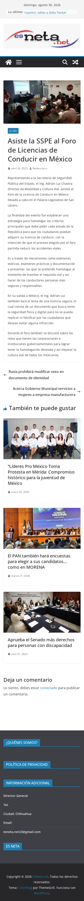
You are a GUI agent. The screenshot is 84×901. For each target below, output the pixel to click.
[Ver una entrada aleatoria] (75, 62)
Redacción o (40, 168)
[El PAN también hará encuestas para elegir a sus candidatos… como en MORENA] (42, 511)
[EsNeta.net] (8, 62)
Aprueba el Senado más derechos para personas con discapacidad (41, 642)
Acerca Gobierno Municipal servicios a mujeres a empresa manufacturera (44, 391)
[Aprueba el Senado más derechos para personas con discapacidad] (42, 594)
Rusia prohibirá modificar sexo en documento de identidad (36, 374)
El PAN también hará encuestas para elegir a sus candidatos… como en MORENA (39, 561)
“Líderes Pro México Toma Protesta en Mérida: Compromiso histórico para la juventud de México (41, 474)
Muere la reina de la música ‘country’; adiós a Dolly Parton (45, 13)
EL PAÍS (13, 130)
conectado (48, 687)
